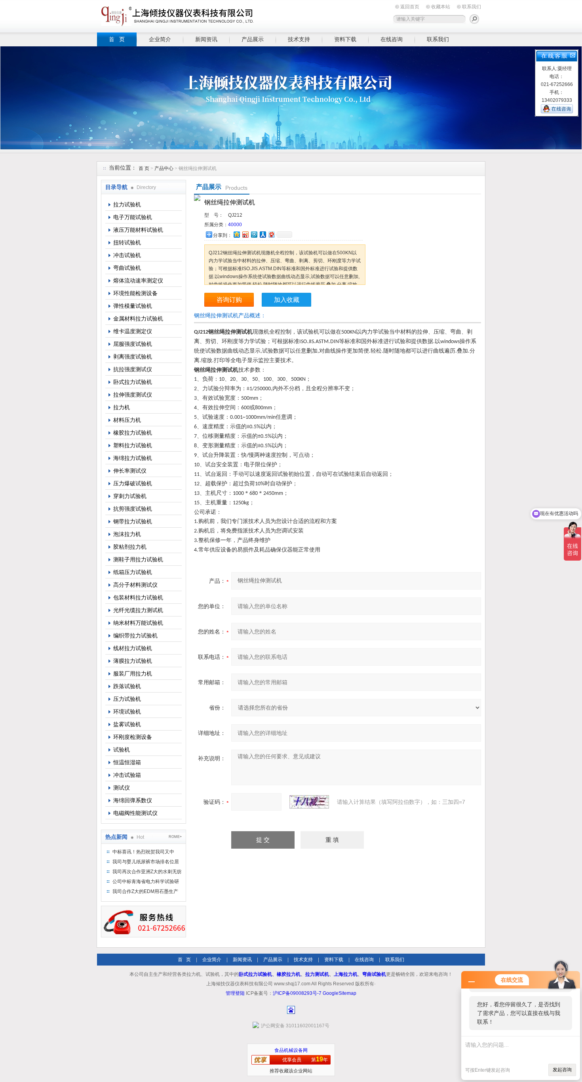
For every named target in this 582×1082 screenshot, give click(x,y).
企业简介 (160, 39)
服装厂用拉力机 (132, 673)
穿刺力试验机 (129, 496)
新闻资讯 (206, 39)
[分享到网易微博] (271, 234)
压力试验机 (127, 699)
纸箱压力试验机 (132, 572)
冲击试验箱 (127, 775)
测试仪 (121, 787)
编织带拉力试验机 (135, 635)
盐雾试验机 (127, 724)
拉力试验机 (127, 204)
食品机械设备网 (291, 1050)
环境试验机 (127, 711)
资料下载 (345, 39)
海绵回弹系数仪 (132, 800)
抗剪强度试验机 (132, 509)
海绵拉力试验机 (132, 458)
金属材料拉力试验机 (138, 318)
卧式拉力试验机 (132, 382)
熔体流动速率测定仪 (138, 280)
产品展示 (253, 39)
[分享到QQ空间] (236, 234)
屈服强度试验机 (132, 344)
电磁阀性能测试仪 (135, 813)
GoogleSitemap (339, 993)
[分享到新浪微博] (245, 234)
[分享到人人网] (262, 234)
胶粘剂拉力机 (129, 547)
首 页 (117, 39)
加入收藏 (286, 299)
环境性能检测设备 (135, 293)
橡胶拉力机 (289, 974)
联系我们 (471, 7)
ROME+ (175, 837)
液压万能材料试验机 (138, 230)
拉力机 (121, 407)
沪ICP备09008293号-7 (297, 993)
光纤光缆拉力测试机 (138, 610)
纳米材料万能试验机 (138, 623)
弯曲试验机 (127, 268)
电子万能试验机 (132, 217)
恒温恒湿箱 (127, 762)
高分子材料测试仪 (135, 585)
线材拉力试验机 (132, 648)
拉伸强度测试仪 (132, 394)
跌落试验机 (127, 686)
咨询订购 (229, 299)
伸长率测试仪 (129, 471)
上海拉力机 (346, 974)
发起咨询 (562, 1069)
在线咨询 (391, 39)
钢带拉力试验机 (132, 521)
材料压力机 (127, 420)
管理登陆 (235, 993)
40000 (235, 224)
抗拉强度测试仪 (132, 369)
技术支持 (299, 39)
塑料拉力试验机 (132, 445)
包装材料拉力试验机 (138, 597)
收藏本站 (440, 7)
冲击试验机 (127, 255)
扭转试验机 (127, 242)
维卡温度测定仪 (132, 331)
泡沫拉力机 (127, 534)
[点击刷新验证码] (309, 802)
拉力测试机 (317, 974)
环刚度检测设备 (132, 737)
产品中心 (164, 168)
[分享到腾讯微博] (253, 234)
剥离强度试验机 (132, 356)
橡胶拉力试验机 (132, 432)
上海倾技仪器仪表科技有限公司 (176, 15)
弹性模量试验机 (132, 306)
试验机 (121, 749)
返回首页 (409, 7)
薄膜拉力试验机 (132, 661)
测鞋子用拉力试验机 (138, 559)
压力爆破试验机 (132, 483)
